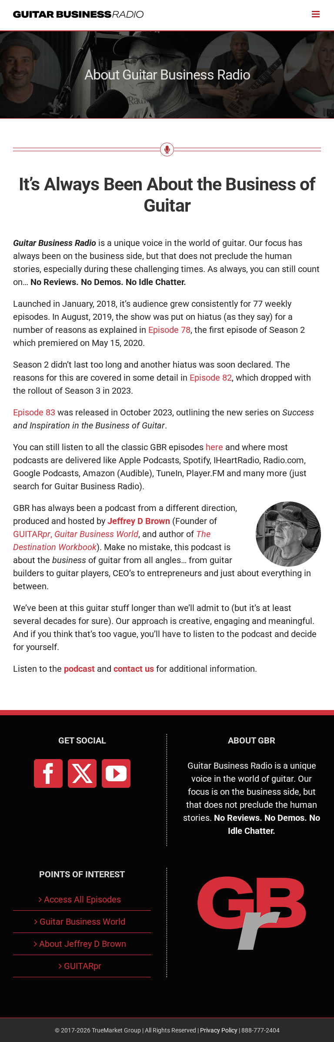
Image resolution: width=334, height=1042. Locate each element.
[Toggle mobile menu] (316, 14)
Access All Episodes (82, 899)
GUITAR (31, 534)
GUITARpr (82, 966)
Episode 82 (211, 377)
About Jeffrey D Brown (82, 944)
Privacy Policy (218, 1030)
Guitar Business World (82, 921)
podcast (79, 669)
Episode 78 (169, 330)
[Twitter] (82, 773)
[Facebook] (48, 773)
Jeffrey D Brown (138, 521)
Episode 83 (34, 412)
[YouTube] (116, 773)
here (214, 447)
